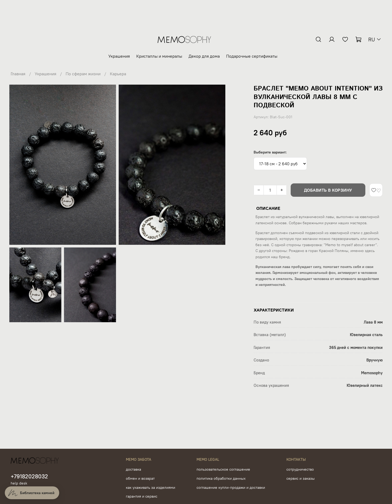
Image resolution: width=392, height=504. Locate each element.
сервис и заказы (300, 478)
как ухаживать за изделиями (150, 487)
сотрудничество (300, 469)
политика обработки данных (221, 478)
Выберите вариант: (270, 152)
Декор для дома (204, 56)
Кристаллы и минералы (159, 56)
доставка (133, 469)
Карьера (118, 73)
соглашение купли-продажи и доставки (231, 487)
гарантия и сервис (141, 496)
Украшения (119, 56)
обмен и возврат (140, 478)
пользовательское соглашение (223, 469)
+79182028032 (29, 476)
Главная (18, 73)
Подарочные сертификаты (251, 56)
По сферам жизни (83, 73)
